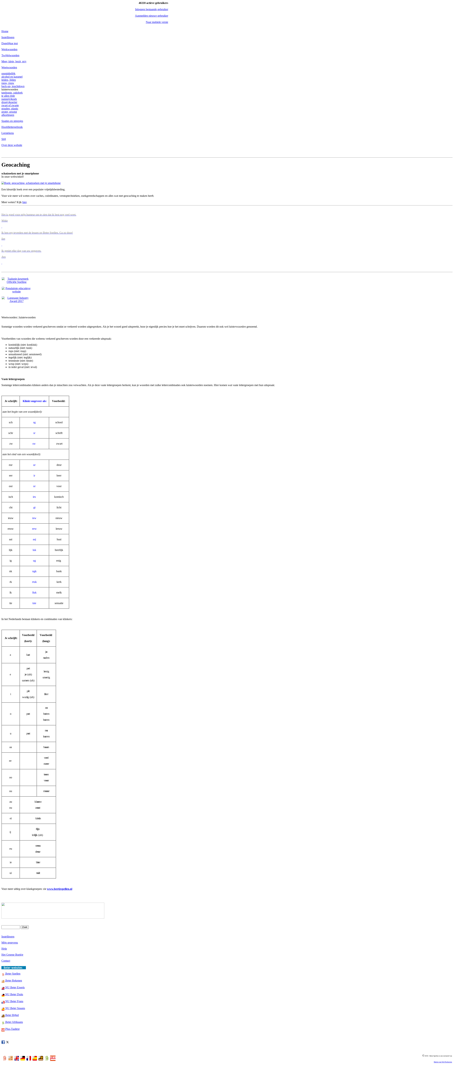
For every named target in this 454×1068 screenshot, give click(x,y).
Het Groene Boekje (12, 954)
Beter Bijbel (12, 1015)
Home (4, 31)
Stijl (3, 139)
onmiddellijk (8, 73)
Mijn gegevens (9, 942)
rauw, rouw (7, 83)
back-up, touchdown (12, 86)
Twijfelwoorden (10, 55)
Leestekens (7, 133)
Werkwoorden (9, 49)
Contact (5, 960)
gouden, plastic (9, 108)
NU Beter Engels (15, 987)
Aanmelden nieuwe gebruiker (151, 15)
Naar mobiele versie (157, 22)
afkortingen (7, 114)
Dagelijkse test (9, 43)
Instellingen (7, 37)
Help (4, 948)
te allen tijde (8, 95)
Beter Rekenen (13, 980)
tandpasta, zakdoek (12, 92)
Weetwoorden (9, 67)
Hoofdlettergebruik (12, 127)
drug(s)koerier (9, 102)
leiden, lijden (8, 79)
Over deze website (11, 145)
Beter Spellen (12, 973)
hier (24, 202)
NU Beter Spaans (15, 1008)
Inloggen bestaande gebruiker (151, 9)
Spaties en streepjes (12, 120)
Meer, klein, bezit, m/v (13, 61)
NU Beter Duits (14, 994)
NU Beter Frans (14, 1001)
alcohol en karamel (12, 76)
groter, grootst (9, 111)
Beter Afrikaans (14, 1022)
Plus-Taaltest (12, 1028)
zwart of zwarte (10, 105)
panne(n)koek (9, 99)
